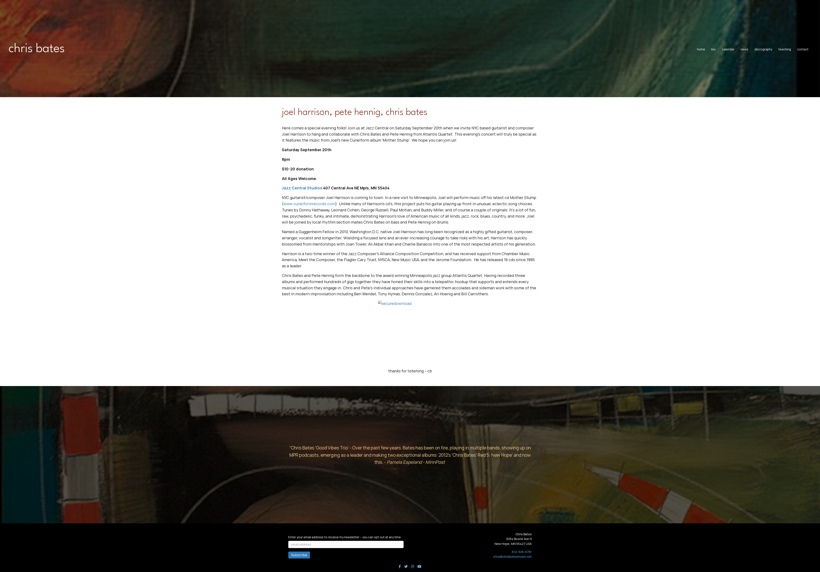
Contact (802, 49)
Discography (763, 49)
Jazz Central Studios (302, 187)
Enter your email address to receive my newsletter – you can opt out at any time (344, 537)
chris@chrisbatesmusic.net (512, 556)
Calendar (728, 49)
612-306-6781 (522, 552)
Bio (713, 49)
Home (701, 49)
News (744, 49)
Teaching (784, 49)
